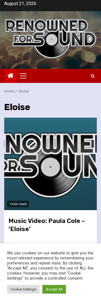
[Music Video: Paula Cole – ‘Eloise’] (50, 164)
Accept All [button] (54, 289)
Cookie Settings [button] (23, 289)
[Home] (11, 76)
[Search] (92, 76)
